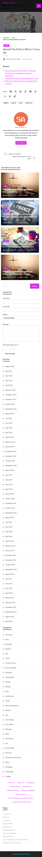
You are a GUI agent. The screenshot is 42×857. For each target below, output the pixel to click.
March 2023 (9, 541)
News (13, 37)
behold (13, 103)
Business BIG (8, 2)
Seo (6, 743)
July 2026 (8, 371)
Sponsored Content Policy (22, 802)
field (20, 103)
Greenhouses (9, 696)
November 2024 (10, 456)
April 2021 (9, 621)
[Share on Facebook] (11, 91)
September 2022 (11, 569)
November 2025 (10, 399)
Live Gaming (9, 720)
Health (7, 701)
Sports (7, 762)
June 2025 (8, 423)
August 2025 (9, 413)
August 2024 (9, 470)
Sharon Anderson (12, 59)
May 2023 (8, 532)
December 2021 (10, 607)
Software (8, 753)
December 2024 (10, 451)
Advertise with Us (13, 790)
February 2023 (10, 546)
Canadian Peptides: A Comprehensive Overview (21, 78)
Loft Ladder (9, 724)
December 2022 (10, 555)
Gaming (7, 686)
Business (8, 649)
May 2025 (8, 428)
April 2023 (9, 536)
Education (8, 672)
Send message (10, 353)
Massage (8, 729)
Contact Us (11, 782)
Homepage (6, 37)
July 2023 (8, 522)
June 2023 (8, 527)
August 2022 (9, 574)
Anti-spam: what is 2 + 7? (11, 345)
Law (6, 715)
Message (6, 324)
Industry (8, 710)
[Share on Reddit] (35, 91)
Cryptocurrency (10, 663)
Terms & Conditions (28, 790)
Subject (5, 314)
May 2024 (8, 484)
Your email (6, 306)
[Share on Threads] (10, 96)
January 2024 (10, 498)
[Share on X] (16, 91)
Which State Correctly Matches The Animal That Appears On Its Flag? (18, 272)
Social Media (9, 748)
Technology (9, 771)
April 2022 (9, 593)
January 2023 (10, 550)
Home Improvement (12, 705)
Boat (7, 639)
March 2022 (9, 598)
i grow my (29, 103)
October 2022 (10, 565)
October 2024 (10, 461)
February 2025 (10, 442)
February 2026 (10, 390)
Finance (8, 682)
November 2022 (10, 560)
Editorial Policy (20, 794)
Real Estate (9, 738)
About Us (21, 782)
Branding (8, 644)
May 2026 (8, 380)
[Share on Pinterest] (30, 91)
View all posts (21, 143)
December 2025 (10, 395)
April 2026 (9, 385)
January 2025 (10, 447)
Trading (8, 776)
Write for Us (27, 786)
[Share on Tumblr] (5, 96)
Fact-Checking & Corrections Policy (20, 798)
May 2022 (8, 588)
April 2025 (9, 432)
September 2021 (11, 612)
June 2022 (8, 584)
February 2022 (10, 602)
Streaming (8, 767)
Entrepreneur (9, 677)
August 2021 (9, 617)
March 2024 (9, 494)
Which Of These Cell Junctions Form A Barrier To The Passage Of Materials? (18, 245)
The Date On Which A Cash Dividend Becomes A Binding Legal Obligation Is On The (20, 216)
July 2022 (8, 579)
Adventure (8, 635)
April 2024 (9, 489)
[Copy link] (15, 96)
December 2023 (10, 503)
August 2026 (9, 366)
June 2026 (8, 376)
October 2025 (10, 404)
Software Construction (13, 757)
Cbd (6, 653)
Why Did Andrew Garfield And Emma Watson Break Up (18, 190)
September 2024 (11, 465)
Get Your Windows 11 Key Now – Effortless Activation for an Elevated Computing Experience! (20, 73)
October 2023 (10, 508)
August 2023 (9, 517)
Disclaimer (30, 782)
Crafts (7, 658)
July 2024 (8, 475)
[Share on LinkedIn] (20, 91)
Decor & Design (10, 668)
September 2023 (11, 513)
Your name (6, 298)
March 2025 (9, 437)
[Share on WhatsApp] (25, 91)
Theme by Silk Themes (21, 854)
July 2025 (8, 418)
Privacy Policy (15, 786)
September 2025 (11, 409)
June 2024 (8, 480)
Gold (7, 691)
